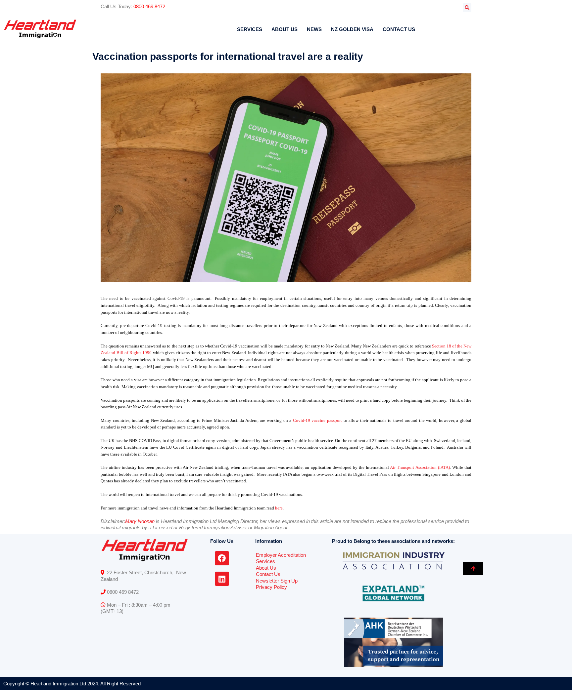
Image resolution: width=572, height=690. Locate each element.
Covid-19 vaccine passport (317, 420)
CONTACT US (399, 29)
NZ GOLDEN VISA (352, 29)
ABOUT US (284, 29)
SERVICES (249, 29)
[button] (467, 7)
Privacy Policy (271, 587)
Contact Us (268, 574)
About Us (266, 568)
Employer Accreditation (281, 555)
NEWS (314, 29)
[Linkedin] (222, 579)
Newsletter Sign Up (277, 581)
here (279, 508)
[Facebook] (222, 558)
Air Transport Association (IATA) (420, 467)
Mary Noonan (140, 521)
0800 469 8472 (149, 6)
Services (265, 561)
